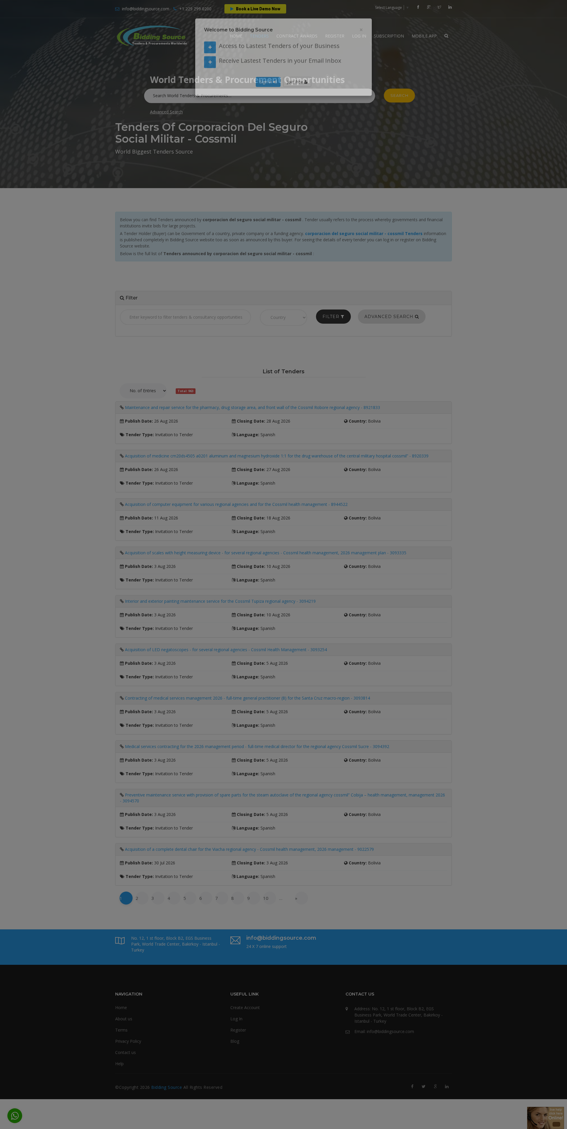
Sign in (266, 93)
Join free (295, 93)
